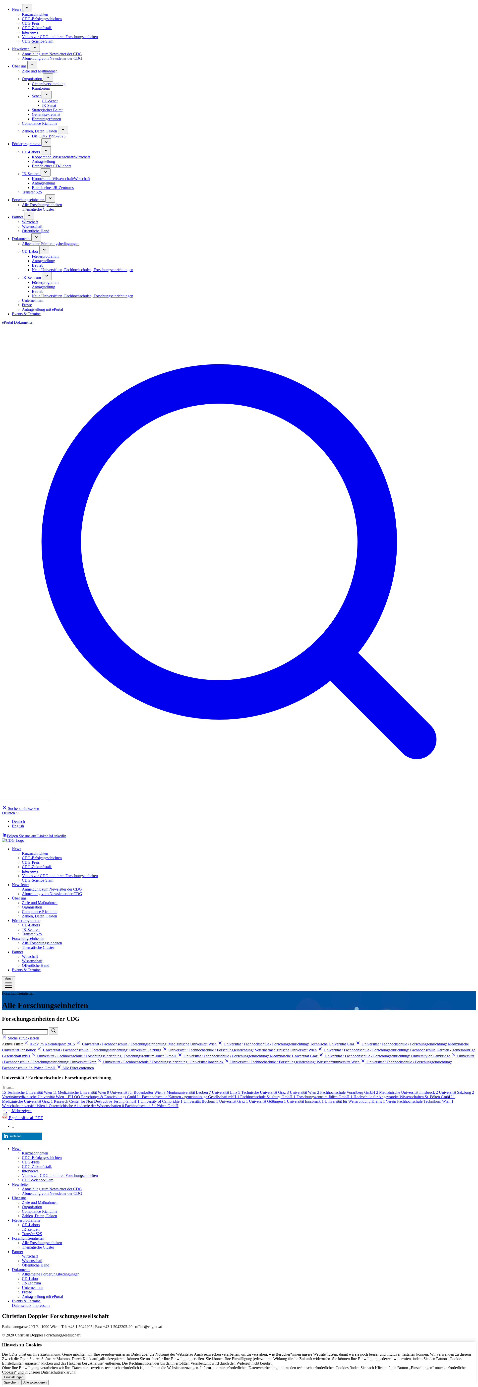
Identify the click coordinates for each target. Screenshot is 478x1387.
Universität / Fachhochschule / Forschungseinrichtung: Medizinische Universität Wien (149, 1044)
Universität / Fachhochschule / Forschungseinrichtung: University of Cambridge (387, 1056)
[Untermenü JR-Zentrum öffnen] (47, 276)
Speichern (11, 1382)
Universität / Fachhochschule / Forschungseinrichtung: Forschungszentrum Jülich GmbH (107, 1056)
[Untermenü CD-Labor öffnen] (44, 250)
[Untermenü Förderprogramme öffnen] (46, 142)
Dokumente (23, 322)
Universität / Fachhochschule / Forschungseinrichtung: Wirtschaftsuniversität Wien (294, 1062)
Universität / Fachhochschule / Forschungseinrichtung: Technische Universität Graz (289, 1044)
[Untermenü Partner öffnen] (29, 216)
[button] (239, 797)
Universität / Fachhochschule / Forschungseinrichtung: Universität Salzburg (102, 1050)
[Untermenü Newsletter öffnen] (35, 48)
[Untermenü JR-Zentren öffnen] (46, 172)
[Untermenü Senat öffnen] (47, 95)
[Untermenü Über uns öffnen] (32, 65)
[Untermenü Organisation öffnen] (48, 77)
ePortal (8, 322)
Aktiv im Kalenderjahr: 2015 (52, 1044)
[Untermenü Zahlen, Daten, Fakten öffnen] (63, 130)
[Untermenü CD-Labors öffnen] (46, 151)
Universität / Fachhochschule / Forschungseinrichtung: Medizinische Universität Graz (250, 1056)
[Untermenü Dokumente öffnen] (36, 237)
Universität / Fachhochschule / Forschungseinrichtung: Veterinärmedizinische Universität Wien (242, 1050)
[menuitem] (244, 24)
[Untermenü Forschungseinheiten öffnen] (50, 198)
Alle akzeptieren (35, 1382)
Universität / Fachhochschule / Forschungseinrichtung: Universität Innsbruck (163, 1062)
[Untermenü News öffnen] (27, 8)
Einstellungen (13, 1377)
